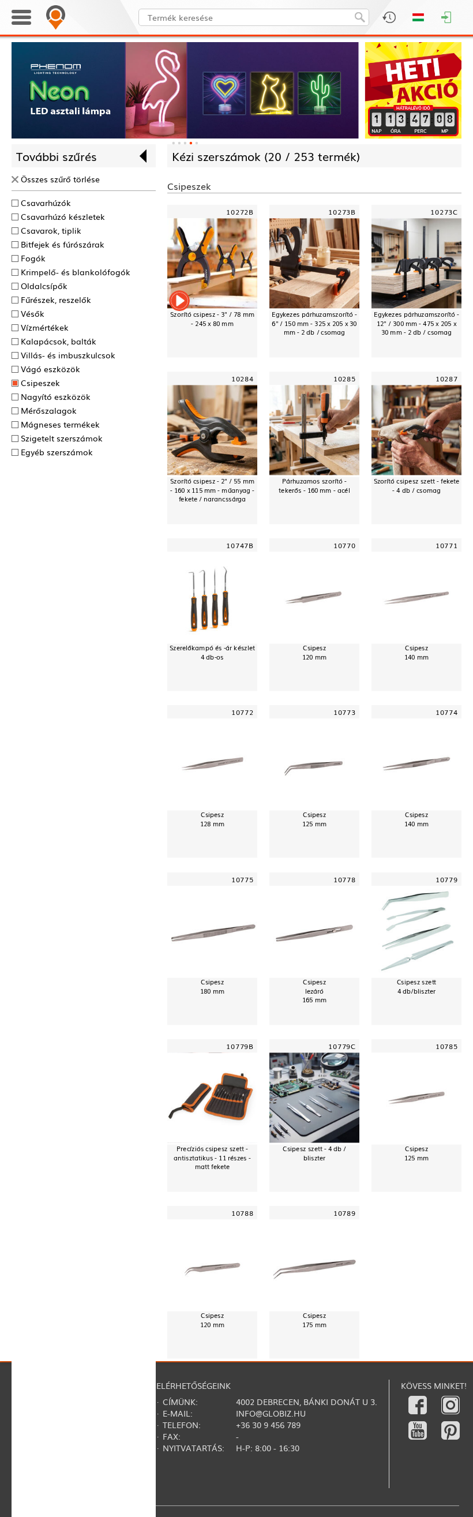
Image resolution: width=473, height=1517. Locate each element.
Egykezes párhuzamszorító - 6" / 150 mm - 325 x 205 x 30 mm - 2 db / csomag (314, 323)
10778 (344, 879)
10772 (242, 712)
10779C (342, 1045)
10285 (344, 378)
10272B (240, 211)
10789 (344, 1212)
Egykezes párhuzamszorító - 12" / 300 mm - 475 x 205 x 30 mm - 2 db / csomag (416, 323)
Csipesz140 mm (416, 652)
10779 (447, 879)
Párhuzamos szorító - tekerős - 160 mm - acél (314, 486)
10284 (242, 378)
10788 (242, 1212)
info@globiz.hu (271, 1413)
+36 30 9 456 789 (268, 1424)
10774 (447, 712)
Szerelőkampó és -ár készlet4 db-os (212, 652)
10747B (240, 545)
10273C (444, 211)
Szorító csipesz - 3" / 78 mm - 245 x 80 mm (212, 319)
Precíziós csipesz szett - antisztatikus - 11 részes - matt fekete (212, 1157)
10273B (342, 211)
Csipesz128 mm (212, 819)
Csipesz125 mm (314, 819)
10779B (240, 1045)
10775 (242, 879)
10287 (447, 378)
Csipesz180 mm (212, 986)
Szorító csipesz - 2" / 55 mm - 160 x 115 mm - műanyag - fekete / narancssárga (212, 490)
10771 (447, 545)
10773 (344, 712)
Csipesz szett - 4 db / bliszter (314, 1153)
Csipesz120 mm (314, 652)
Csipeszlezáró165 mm (314, 990)
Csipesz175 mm (314, 1319)
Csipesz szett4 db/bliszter (417, 986)
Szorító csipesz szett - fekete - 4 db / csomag (417, 486)
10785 (447, 1045)
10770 (344, 545)
